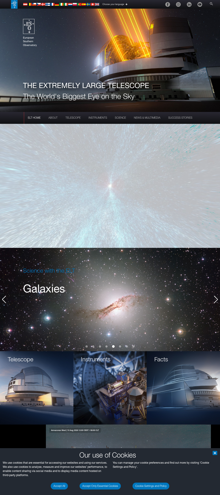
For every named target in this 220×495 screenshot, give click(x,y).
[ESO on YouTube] (199, 4)
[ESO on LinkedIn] (189, 4)
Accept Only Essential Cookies (100, 486)
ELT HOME (34, 117)
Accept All (59, 486)
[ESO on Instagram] (178, 4)
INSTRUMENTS (98, 117)
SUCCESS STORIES (180, 117)
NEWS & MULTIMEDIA (147, 117)
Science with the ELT (49, 270)
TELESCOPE (73, 117)
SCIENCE (120, 117)
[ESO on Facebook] (167, 4)
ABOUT (53, 117)
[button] (216, 299)
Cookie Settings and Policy (151, 486)
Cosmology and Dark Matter (92, 288)
